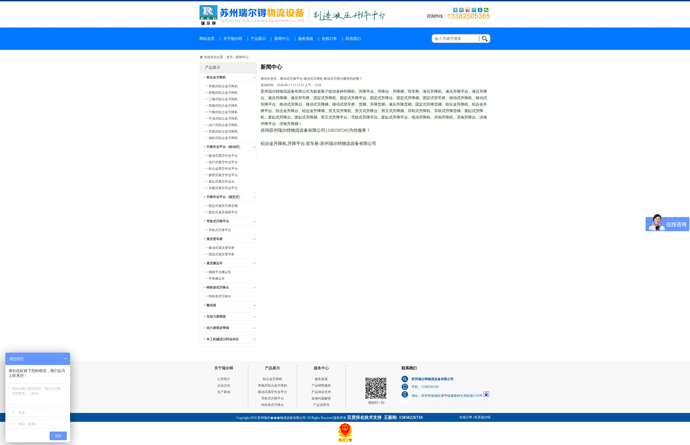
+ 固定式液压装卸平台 (222, 212)
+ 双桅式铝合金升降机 (222, 93)
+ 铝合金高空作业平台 (222, 169)
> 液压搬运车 (213, 263)
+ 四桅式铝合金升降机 (222, 105)
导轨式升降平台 (272, 398)
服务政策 (321, 379)
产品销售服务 (321, 385)
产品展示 (258, 39)
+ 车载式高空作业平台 (222, 188)
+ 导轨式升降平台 (218, 230)
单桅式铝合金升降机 (272, 385)
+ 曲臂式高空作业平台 (222, 175)
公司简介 (223, 379)
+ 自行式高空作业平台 (222, 162)
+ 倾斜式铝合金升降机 (222, 138)
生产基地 (223, 392)
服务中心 (321, 368)
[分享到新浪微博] (467, 10)
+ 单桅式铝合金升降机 (222, 86)
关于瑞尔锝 (232, 39)
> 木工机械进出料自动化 (221, 339)
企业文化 (223, 385)
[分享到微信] (486, 10)
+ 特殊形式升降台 (218, 296)
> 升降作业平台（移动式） (223, 147)
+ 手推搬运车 (215, 278)
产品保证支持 (321, 392)
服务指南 (305, 39)
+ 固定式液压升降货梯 (222, 206)
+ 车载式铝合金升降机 (222, 131)
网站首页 (207, 39)
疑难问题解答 (321, 398)
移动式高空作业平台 (272, 392)
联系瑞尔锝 (482, 417)
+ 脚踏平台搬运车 (218, 272)
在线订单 (329, 39)
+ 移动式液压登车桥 (220, 248)
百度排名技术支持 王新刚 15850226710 (385, 417)
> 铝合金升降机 (215, 77)
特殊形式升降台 (272, 405)
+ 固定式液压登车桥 (220, 254)
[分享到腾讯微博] (474, 10)
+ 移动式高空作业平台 (222, 156)
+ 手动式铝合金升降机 (222, 118)
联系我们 (353, 39)
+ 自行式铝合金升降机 (222, 125)
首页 (229, 57)
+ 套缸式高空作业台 (220, 181)
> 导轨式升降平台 (216, 221)
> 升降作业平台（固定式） (223, 197)
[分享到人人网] (480, 10)
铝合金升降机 (272, 379)
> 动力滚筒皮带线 (216, 328)
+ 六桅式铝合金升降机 (222, 112)
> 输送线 (210, 305)
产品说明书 (321, 405)
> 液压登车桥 (213, 239)
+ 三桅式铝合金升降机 (222, 99)
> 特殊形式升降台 (216, 287)
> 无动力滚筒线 (215, 316)
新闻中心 (281, 39)
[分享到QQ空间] (461, 10)
